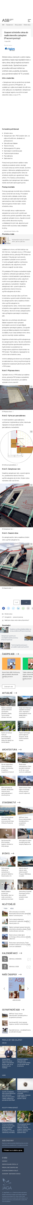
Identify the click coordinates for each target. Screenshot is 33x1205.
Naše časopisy (9, 974)
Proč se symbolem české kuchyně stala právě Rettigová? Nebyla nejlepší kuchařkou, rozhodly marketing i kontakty (8, 1128)
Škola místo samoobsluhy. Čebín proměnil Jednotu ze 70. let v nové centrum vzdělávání (25, 768)
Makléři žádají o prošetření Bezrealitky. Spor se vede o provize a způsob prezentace (7, 895)
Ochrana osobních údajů (10, 1170)
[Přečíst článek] (11, 664)
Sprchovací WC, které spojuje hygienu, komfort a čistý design (18, 1023)
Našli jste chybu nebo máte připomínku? (17, 620)
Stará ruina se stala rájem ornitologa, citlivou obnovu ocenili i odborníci (20, 936)
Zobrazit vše (8, 686)
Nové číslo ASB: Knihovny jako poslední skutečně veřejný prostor (11, 674)
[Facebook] (3, 608)
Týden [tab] (5, 908)
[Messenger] (8, 608)
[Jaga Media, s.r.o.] (7, 1183)
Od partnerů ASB (11, 1009)
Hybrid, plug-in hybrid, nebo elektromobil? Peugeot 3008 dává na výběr (25, 872)
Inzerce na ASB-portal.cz (10, 1164)
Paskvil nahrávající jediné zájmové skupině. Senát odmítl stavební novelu (24, 736)
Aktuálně (7, 693)
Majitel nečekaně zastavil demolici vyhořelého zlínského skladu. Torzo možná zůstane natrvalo (20, 929)
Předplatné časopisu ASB (10, 1167)
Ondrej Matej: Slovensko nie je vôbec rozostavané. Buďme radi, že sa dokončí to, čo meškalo (8, 1063)
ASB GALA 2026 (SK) (15, 959)
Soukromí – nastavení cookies (11, 1173)
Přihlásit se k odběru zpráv (13, 1150)
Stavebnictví (9, 802)
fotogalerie (8, 617)
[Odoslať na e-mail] (28, 608)
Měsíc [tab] (12, 908)
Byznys (6, 853)
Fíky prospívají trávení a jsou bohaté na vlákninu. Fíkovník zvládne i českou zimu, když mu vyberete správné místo (24, 1128)
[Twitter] (13, 608)
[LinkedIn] (18, 608)
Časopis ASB (8, 654)
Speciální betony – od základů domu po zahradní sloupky (20, 1031)
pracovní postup (18, 617)
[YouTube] (23, 608)
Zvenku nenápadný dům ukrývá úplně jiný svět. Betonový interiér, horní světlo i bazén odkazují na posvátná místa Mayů (8, 1096)
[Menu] (29, 20)
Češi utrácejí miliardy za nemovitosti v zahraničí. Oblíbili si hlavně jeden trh (7, 872)
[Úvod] (7, 20)
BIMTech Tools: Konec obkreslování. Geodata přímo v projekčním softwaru (25, 821)
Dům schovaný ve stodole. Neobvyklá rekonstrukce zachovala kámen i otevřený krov (7, 791)
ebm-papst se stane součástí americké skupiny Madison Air (25, 842)
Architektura (9, 749)
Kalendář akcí (10, 953)
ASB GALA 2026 (14, 966)
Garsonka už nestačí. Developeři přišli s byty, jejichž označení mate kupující (25, 895)
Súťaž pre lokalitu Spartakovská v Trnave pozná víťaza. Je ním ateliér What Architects (24, 1062)
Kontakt (4, 1161)
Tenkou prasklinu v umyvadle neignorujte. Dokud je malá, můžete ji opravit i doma (24, 1095)
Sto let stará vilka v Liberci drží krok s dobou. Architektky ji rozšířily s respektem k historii (7, 768)
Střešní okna (8, 614)
